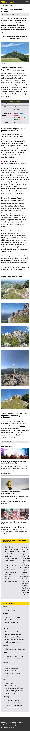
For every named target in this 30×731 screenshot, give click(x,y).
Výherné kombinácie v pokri (14, 703)
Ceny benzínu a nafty (11, 632)
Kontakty (4, 723)
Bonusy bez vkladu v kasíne (13, 705)
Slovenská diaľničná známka (14, 637)
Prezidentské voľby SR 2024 (14, 656)
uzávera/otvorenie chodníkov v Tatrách (13, 164)
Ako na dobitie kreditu (12, 620)
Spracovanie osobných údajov (12, 725)
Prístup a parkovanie (14, 36)
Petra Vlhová (9, 683)
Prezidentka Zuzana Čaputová (14, 659)
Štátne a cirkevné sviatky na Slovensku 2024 (13, 523)
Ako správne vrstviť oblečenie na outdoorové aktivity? (11, 492)
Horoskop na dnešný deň (13, 666)
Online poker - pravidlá (12, 700)
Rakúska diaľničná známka (13, 634)
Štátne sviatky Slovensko (13, 671)
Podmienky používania (16, 723)
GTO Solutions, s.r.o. (7, 727)
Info (4, 36)
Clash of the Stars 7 (11, 693)
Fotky (18, 38)
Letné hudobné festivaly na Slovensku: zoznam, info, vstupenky (13, 462)
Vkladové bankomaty (11, 622)
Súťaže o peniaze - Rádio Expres (15, 649)
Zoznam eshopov (10, 610)
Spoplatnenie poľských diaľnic (14, 639)
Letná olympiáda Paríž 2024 (14, 688)
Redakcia (17, 14)
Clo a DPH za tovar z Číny (13, 617)
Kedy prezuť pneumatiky (13, 642)
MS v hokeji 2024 (10, 685)
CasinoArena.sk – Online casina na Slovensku (11, 572)
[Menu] (27, 2)
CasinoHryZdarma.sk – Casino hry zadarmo (12, 554)
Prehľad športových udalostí (14, 691)
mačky (22, 426)
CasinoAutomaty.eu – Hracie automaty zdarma (11, 565)
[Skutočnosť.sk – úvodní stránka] (7, 2)
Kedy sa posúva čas (11, 668)
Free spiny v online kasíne (13, 708)
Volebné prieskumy (11, 625)
